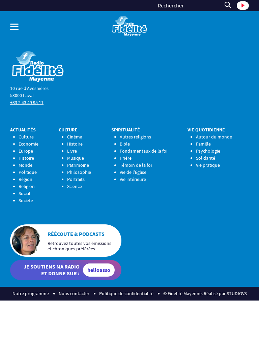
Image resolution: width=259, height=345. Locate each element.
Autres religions (135, 137)
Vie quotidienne (206, 130)
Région (25, 179)
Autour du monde (214, 137)
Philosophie (79, 172)
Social (24, 193)
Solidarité (205, 158)
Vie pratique (208, 165)
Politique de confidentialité (126, 293)
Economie (28, 144)
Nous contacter (74, 293)
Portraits (76, 179)
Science (74, 186)
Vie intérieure (133, 179)
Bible (125, 144)
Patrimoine (78, 165)
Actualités (23, 130)
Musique (75, 158)
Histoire (26, 158)
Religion (27, 186)
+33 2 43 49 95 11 (27, 102)
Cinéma (74, 137)
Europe (26, 151)
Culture (26, 137)
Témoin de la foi (136, 165)
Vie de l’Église (133, 172)
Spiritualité (125, 130)
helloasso (98, 269)
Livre (72, 151)
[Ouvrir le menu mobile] (50, 26)
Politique (28, 172)
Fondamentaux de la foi (143, 151)
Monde (25, 165)
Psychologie (208, 151)
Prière (126, 158)
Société (26, 200)
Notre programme (30, 293)
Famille (203, 144)
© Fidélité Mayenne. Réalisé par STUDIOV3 (205, 293)
